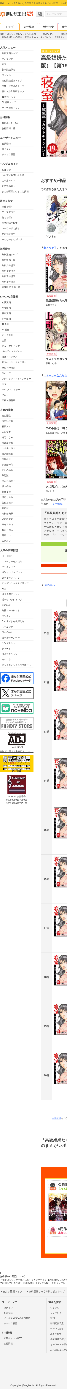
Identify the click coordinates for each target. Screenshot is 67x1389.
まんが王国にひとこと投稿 (15, 191)
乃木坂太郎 (7, 519)
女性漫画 (6, 302)
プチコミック (8, 567)
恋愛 (4, 340)
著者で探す (7, 217)
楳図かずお (7, 443)
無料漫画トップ (9, 53)
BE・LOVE (7, 556)
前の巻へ (49, 584)
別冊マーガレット (11, 610)
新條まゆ (6, 492)
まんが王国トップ (12, 1291)
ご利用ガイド (8, 180)
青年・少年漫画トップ (13, 91)
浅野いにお (7, 421)
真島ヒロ (6, 535)
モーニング (7, 627)
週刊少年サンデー (11, 637)
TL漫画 (5, 324)
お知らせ (6, 169)
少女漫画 (6, 308)
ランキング (7, 58)
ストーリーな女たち (12, 561)
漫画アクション (9, 654)
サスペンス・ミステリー (14, 362)
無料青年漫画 (8, 276)
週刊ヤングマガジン (12, 572)
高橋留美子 (7, 513)
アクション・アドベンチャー (16, 378)
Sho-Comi (7, 632)
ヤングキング (8, 643)
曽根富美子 (7, 502)
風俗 (46, 503)
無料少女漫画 (8, 271)
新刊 (4, 64)
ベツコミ (6, 616)
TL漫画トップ (9, 97)
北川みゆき (7, 470)
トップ (9, 26)
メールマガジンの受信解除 (17, 1318)
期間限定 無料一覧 (11, 287)
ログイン (6, 149)
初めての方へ (8, 186)
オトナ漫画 (7, 335)
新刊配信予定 (8, 69)
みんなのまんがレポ (12, 239)
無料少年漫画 (8, 281)
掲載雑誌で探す (9, 223)
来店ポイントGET (11, 123)
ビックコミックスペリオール (16, 665)
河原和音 (6, 459)
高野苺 (5, 508)
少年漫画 (6, 318)
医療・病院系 (8, 400)
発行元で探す (8, 234)
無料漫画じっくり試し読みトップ (47, 1291)
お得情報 (8, 1343)
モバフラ (6, 659)
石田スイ (6, 426)
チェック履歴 (8, 154)
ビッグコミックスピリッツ (15, 583)
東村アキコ (7, 524)
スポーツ (6, 373)
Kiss (4, 588)
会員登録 (6, 143)
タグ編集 (57, 503)
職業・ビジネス (9, 357)
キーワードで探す (11, 228)
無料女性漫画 (8, 265)
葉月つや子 (50, 247)
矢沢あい (6, 541)
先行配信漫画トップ (12, 80)
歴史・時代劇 (8, 367)
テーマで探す (8, 212)
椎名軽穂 (6, 486)
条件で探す (7, 206)
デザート (6, 648)
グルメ (5, 395)
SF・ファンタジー (11, 389)
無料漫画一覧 (8, 260)
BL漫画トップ (9, 102)
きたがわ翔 (7, 464)
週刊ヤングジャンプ (12, 599)
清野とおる (7, 497)
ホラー (5, 384)
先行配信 (29, 26)
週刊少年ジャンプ (11, 578)
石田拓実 (6, 432)
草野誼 (5, 475)
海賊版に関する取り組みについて (17, 751)
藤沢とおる (7, 530)
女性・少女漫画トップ (13, 86)
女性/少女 (48, 26)
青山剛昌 (6, 415)
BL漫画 (5, 329)
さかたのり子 (8, 481)
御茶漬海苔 (7, 453)
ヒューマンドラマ (11, 346)
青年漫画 (6, 313)
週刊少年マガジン (11, 594)
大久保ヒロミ (8, 448)
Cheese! (6, 605)
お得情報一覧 (8, 128)
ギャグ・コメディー (12, 351)
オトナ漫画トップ (11, 107)
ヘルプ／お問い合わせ (13, 175)
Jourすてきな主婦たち (13, 621)
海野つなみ (7, 437)
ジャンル (6, 75)
